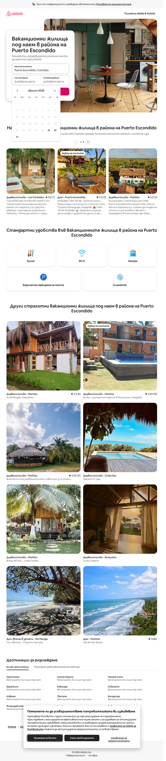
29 (48, 130)
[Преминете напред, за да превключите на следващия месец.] (55, 91)
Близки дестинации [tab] (17, 666)
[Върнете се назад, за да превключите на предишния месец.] (17, 91)
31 (17, 136)
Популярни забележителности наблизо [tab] (57, 666)
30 (55, 130)
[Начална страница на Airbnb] (14, 13)
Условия (92, 755)
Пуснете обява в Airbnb (139, 13)
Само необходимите (82, 738)
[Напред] (87, 142)
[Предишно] (75, 142)
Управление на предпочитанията (119, 739)
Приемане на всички (45, 738)
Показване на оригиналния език (113, 4)
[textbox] (26, 81)
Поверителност (75, 755)
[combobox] (40, 70)
